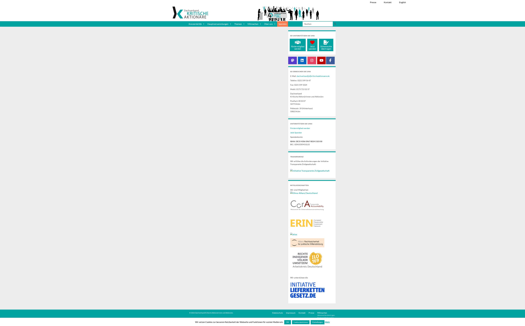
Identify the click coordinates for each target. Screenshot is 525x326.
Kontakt (302, 313)
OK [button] (287, 322)
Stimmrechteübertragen (326, 47)
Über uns (268, 24)
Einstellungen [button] (317, 322)
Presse (311, 313)
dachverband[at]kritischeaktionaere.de (313, 76)
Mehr (327, 322)
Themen (238, 24)
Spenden (282, 24)
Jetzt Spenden (296, 132)
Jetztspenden (312, 47)
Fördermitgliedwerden (297, 47)
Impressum (290, 313)
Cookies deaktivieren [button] (301, 322)
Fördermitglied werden (300, 128)
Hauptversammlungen (217, 24)
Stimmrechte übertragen (326, 315)
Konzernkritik (195, 24)
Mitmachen (253, 24)
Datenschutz (277, 313)
